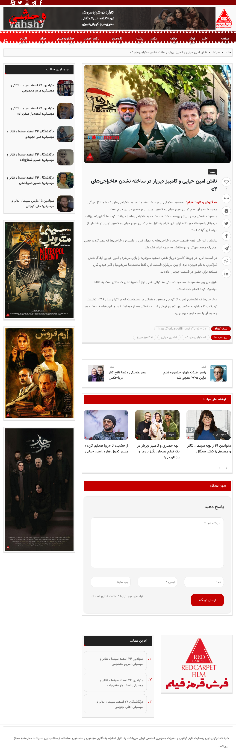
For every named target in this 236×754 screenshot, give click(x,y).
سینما (216, 52)
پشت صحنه (139, 41)
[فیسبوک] (226, 236)
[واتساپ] (226, 260)
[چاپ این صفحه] (226, 211)
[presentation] (219, 468)
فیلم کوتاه (42, 41)
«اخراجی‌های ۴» (194, 337)
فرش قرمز (192, 41)
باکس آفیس (91, 38)
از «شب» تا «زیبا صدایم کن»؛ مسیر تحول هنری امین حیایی (106, 449)
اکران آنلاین (23, 41)
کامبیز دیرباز (143, 337)
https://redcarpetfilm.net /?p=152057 (182, 329)
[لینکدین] (226, 273)
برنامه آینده (173, 41)
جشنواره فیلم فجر (65, 41)
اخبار (204, 38)
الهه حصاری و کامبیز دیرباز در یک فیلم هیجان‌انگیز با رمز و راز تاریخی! (158, 451)
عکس (153, 38)
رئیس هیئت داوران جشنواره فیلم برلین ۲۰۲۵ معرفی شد (184, 375)
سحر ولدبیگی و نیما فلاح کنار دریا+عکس (127, 375)
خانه (228, 52)
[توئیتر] (226, 223)
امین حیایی (168, 337)
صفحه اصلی (225, 41)
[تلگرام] (226, 248)
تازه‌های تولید (117, 41)
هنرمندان (221, 434)
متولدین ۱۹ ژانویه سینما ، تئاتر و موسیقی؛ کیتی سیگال (209, 449)
